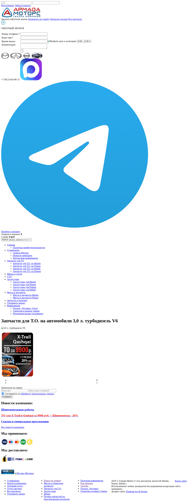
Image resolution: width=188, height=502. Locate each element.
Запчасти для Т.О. (53, 488)
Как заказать (86, 483)
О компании (13, 250)
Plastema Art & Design (136, 491)
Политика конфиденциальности (29, 247)
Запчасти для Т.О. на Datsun (27, 271)
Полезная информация (91, 480)
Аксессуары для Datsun (24, 287)
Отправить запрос (16, 303)
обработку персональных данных (37, 393)
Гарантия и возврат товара (26, 311)
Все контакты (75, 19)
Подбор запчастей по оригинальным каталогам (56, 497)
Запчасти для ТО (15, 261)
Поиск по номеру (52, 480)
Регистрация (7, 5)
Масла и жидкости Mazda (25, 295)
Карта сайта (181, 481)
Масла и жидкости (16, 292)
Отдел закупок (14, 488)
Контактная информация (25, 258)
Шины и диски (14, 274)
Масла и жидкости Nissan (25, 298)
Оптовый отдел (15, 486)
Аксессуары (13, 279)
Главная (11, 245)
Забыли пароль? (23, 5)
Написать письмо (59, 19)
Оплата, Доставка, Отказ (25, 308)
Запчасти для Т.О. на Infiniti (26, 268)
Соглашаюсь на (29, 393)
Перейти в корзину (10, 231)
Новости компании (22, 255)
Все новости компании (12, 427)
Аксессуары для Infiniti (24, 290)
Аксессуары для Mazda (24, 282)
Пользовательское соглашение (28, 313)
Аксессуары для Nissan (24, 284)
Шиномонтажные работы (17, 409)
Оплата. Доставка (89, 488)
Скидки (84, 486)
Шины (47, 494)
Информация (13, 305)
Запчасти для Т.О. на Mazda (27, 263)
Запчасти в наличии (17, 300)
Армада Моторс (21, 253)
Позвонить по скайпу (39, 19)
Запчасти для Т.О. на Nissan (27, 266)
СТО (9, 276)
